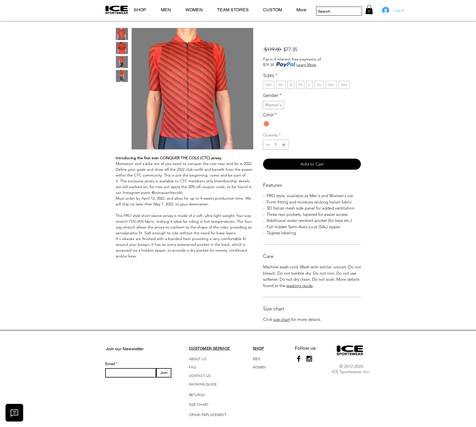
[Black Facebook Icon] (299, 359)
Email (110, 364)
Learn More (306, 64)
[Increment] (284, 145)
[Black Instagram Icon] (309, 359)
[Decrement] (267, 145)
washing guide (299, 285)
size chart (281, 319)
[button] (169, 9)
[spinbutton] (276, 145)
